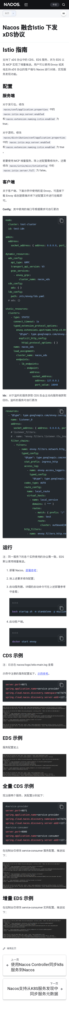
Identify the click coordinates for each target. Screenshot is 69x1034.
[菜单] (63, 13)
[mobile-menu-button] (26, 4)
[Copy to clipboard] (61, 220)
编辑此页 (11, 948)
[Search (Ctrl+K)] (62, 4)
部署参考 (31, 570)
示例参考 (43, 673)
